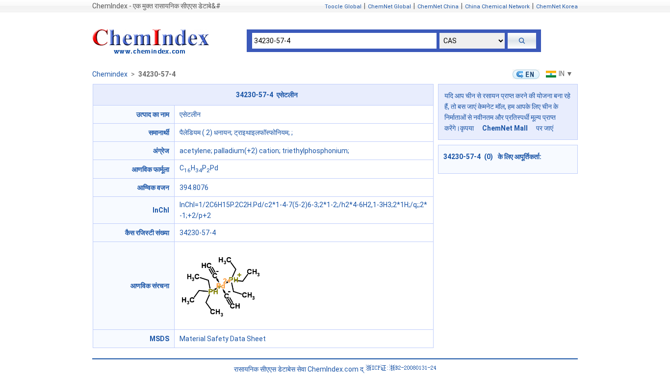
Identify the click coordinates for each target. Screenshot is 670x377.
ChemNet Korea (557, 6)
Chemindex (110, 74)
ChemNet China (438, 6)
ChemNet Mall (505, 128)
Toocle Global (343, 6)
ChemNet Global (389, 6)
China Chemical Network (497, 6)
